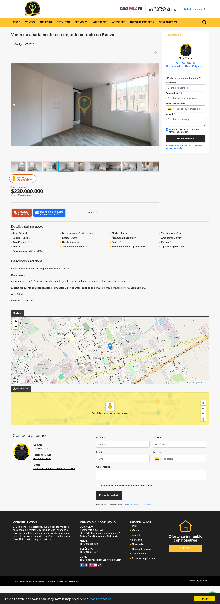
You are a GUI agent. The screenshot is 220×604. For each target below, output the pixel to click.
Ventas (30, 22)
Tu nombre (171, 82)
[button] (155, 52)
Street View (24, 178)
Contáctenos (168, 22)
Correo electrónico (175, 93)
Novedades (100, 22)
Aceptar (205, 598)
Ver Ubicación (101, 413)
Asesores (118, 22)
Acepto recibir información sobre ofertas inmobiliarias (126, 485)
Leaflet (183, 382)
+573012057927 (163, 7)
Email (100, 451)
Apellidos (158, 437)
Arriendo (46, 22)
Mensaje (170, 114)
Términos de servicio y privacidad (136, 504)
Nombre (101, 437)
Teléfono (158, 451)
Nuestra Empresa (142, 22)
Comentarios (103, 466)
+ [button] (16, 321)
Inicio (16, 22)
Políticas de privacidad (144, 558)
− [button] (16, 326)
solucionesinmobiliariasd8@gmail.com (188, 66)
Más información (100, 599)
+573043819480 (163, 10)
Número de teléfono (176, 103)
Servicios (81, 22)
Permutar (63, 22)
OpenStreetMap (201, 382)
